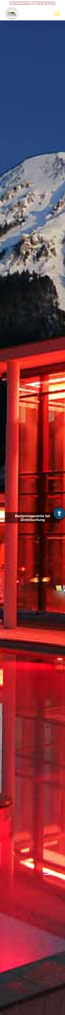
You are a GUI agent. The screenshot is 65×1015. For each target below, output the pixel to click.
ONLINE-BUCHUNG (46, 3)
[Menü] (55, 13)
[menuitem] (55, 13)
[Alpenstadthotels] (27, 13)
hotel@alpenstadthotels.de (22, 3)
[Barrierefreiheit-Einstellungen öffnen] (59, 513)
